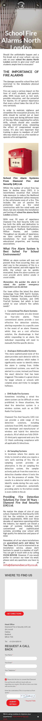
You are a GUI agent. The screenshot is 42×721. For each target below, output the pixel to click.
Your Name (9, 655)
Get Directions (14, 614)
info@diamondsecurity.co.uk (20, 565)
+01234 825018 (15, 641)
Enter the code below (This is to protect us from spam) (20, 691)
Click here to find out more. (15, 717)
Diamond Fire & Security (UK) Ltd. (18, 627)
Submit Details (12, 703)
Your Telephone (10, 670)
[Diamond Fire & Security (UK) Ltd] (21, 5)
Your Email (8, 662)
